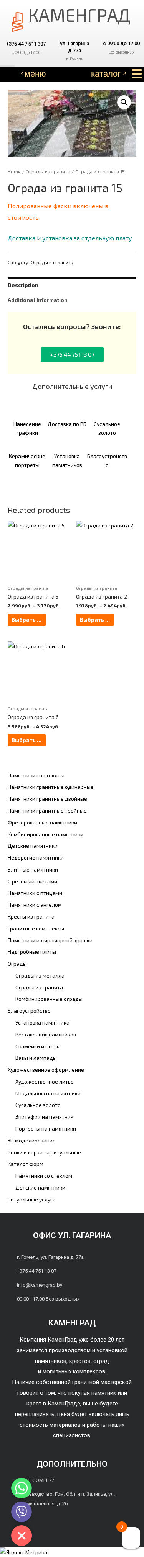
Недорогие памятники (36, 857)
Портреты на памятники (45, 1128)
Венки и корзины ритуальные (44, 1152)
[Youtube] (101, 1518)
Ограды (17, 963)
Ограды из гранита (39, 987)
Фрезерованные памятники (42, 822)
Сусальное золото (38, 1105)
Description (23, 285)
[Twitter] (81, 1518)
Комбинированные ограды (49, 999)
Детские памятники (33, 845)
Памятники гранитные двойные (47, 798)
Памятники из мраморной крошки (50, 940)
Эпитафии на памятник (44, 1116)
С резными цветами (32, 881)
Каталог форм (25, 1163)
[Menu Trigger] (137, 73)
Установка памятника (42, 1022)
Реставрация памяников (45, 1034)
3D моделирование (32, 1140)
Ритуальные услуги (32, 1199)
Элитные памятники (33, 869)
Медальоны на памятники (48, 1093)
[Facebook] (62, 1518)
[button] (72, 354)
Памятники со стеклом (36, 775)
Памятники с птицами (35, 892)
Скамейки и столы (38, 1046)
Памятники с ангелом (35, 904)
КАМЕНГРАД (79, 14)
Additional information (38, 300)
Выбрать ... (26, 619)
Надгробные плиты (32, 951)
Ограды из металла (40, 975)
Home (14, 171)
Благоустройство (29, 1010)
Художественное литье (44, 1081)
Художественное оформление (46, 1069)
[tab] (72, 284)
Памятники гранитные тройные (47, 810)
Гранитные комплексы (36, 928)
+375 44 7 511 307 (26, 44)
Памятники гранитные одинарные (51, 786)
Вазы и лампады (36, 1057)
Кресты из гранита (31, 916)
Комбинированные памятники (45, 834)
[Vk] (43, 1518)
